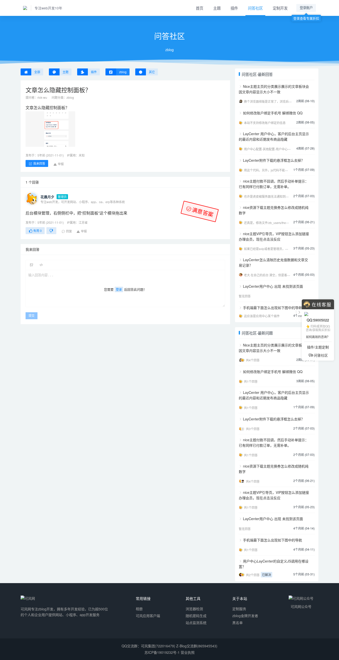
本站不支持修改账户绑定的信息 (265, 123)
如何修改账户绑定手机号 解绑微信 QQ (273, 112)
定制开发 (280, 8)
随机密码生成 (196, 615)
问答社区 (255, 8)
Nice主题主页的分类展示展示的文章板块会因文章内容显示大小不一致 (274, 89)
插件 (234, 8)
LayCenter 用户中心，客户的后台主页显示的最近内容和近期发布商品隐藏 (274, 136)
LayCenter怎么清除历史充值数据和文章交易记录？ (273, 262)
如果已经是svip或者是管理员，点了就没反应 (273, 249)
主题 (217, 8)
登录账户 (306, 8)
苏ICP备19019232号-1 (162, 652)
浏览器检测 (194, 608)
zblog (70, 97)
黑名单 (237, 622)
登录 (119, 289)
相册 (139, 608)
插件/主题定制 (318, 347)
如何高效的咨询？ (318, 337)
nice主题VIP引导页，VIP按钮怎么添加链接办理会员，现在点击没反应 (274, 236)
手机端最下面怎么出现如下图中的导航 (272, 307)
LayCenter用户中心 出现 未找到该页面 (273, 286)
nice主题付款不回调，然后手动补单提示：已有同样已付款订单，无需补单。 (273, 184)
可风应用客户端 (148, 615)
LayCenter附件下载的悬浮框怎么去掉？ (274, 160)
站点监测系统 (196, 622)
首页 (199, 8)
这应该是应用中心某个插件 (262, 316)
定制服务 (239, 608)
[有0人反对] (51, 230)
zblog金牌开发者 (245, 615)
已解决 (266, 574)
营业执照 (188, 652)
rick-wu (42, 97)
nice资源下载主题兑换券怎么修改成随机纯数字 (273, 210)
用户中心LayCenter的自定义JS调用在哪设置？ (273, 564)
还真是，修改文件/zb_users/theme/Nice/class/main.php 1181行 (286, 222)
